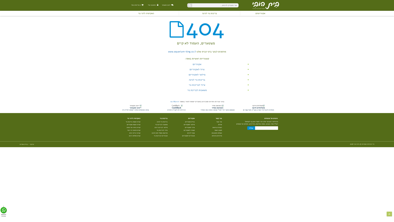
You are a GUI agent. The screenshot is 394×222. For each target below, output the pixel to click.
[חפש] (189, 5)
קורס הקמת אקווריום (133, 124)
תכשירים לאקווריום (188, 136)
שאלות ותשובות (217, 133)
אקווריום (197, 64)
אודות (220, 124)
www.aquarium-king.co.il (182, 51)
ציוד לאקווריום (197, 69)
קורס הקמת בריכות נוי (133, 122)
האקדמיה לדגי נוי (146, 13)
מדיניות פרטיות (217, 136)
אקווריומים (260, 13)
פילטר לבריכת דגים (161, 127)
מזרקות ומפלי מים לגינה (160, 133)
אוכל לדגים (191, 133)
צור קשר (219, 122)
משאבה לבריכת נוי (161, 124)
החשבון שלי (152, 5)
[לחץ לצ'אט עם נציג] (4, 210)
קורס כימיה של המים (133, 127)
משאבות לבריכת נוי (197, 90)
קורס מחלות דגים (134, 136)
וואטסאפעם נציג (3, 215)
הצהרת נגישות (217, 127)
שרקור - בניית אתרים (27, 144)
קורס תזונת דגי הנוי (133, 130)
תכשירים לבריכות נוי (161, 136)
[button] (389, 214)
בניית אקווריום (190, 122)
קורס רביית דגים (134, 133)
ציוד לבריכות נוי (197, 85)
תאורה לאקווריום (189, 130)
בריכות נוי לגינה (209, 13)
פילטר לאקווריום (197, 74)
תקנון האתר (218, 130)
